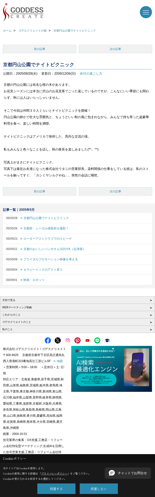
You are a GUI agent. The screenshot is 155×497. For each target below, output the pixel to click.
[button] (128, 473)
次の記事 (115, 49)
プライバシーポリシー (54, 473)
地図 (60, 361)
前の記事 (39, 49)
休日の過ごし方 (91, 73)
